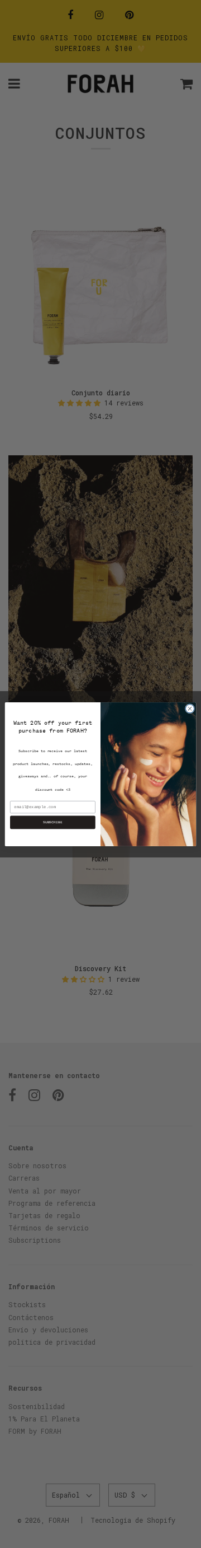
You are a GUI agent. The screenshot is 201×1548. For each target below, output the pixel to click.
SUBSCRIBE (53, 822)
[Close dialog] (189, 708)
